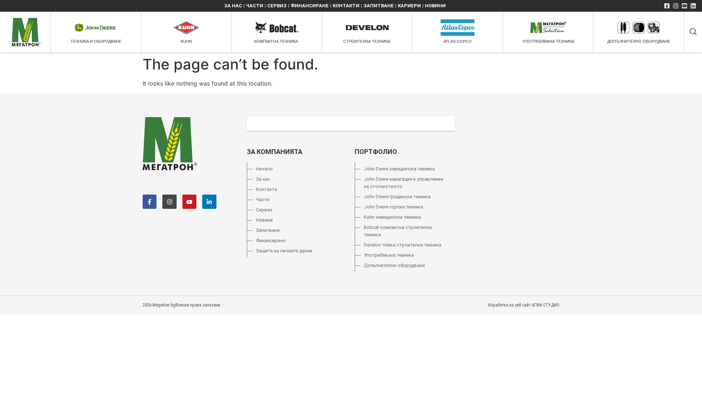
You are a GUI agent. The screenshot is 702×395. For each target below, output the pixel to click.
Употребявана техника (389, 255)
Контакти (346, 5)
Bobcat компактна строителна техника (398, 231)
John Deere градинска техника (397, 196)
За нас (233, 5)
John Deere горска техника (393, 207)
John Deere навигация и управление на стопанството (403, 182)
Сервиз (277, 5)
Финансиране (310, 5)
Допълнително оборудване (394, 265)
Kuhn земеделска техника (392, 217)
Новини (435, 5)
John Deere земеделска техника (399, 169)
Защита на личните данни (284, 250)
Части (254, 5)
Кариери (409, 5)
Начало (264, 169)
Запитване (378, 5)
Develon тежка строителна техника (402, 245)
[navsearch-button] (693, 32)
